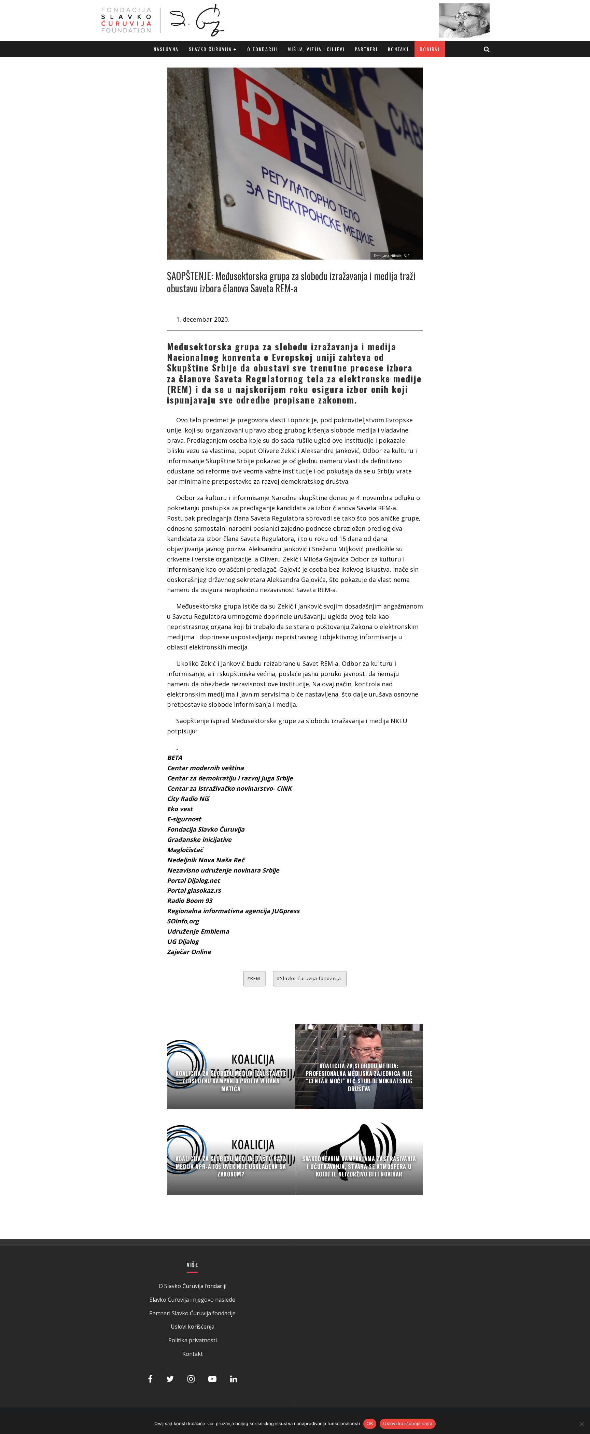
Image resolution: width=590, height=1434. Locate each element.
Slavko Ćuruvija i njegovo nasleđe (192, 1299)
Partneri (366, 49)
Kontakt (399, 49)
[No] (581, 1423)
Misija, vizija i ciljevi (315, 49)
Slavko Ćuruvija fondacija (310, 978)
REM (255, 978)
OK (370, 1423)
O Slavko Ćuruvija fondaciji (192, 1286)
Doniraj (430, 49)
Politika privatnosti (192, 1340)
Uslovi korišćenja (192, 1326)
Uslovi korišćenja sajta (407, 1423)
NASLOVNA (166, 49)
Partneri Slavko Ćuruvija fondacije (192, 1313)
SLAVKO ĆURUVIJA (210, 49)
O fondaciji (262, 49)
